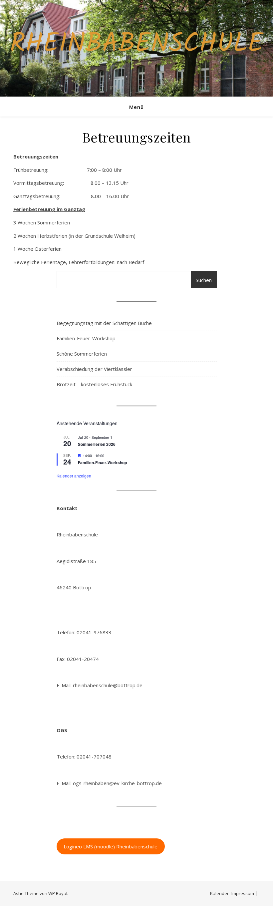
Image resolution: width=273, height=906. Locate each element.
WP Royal (57, 893)
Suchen (204, 280)
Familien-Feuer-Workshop (86, 338)
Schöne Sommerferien (82, 353)
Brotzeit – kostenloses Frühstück (94, 384)
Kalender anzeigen (74, 475)
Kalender (219, 893)
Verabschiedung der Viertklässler (94, 369)
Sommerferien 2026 (97, 444)
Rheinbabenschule (136, 44)
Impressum (242, 893)
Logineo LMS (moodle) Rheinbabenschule (110, 846)
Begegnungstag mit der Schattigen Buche (104, 323)
